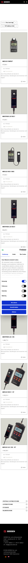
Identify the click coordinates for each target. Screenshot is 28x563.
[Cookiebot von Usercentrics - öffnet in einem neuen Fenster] (19, 250)
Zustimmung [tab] (5, 254)
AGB (11, 554)
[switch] (24, 286)
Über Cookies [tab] (23, 254)
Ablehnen (14, 312)
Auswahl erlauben (14, 307)
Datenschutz (16, 554)
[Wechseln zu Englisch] (8, 557)
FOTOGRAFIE (6, 507)
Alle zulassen (14, 302)
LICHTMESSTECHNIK (8, 504)
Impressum (6, 554)
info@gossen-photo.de (11, 544)
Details (24, 81)
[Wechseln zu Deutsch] (5, 557)
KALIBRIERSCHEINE (7, 510)
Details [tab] (14, 254)
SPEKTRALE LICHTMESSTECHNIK (11, 501)
